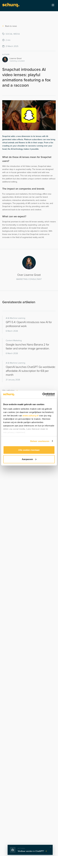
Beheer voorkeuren (39, 441)
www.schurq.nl (30, 415)
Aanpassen (27, 459)
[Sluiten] (50, 847)
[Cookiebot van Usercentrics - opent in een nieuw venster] (42, 394)
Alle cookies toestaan (29, 450)
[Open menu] (53, 5)
